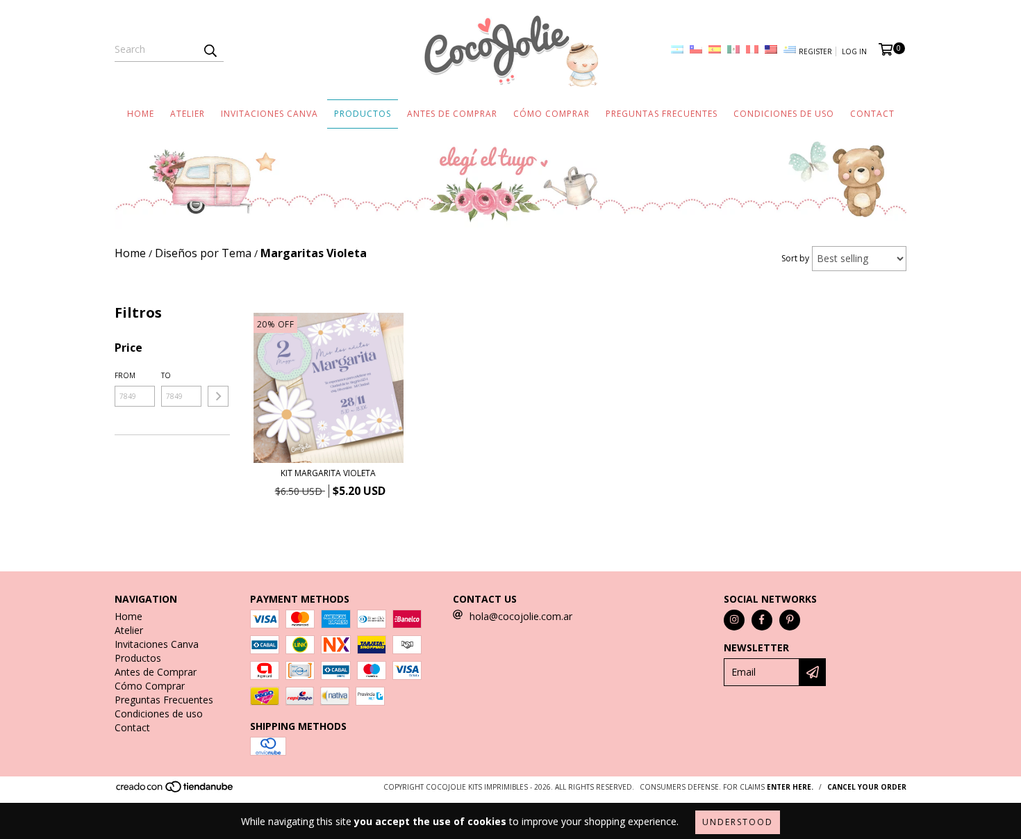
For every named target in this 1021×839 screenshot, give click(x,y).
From (125, 375)
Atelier (187, 114)
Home (140, 114)
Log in (854, 51)
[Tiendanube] (175, 790)
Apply (218, 396)
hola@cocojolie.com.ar (521, 616)
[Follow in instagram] (734, 620)
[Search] (210, 49)
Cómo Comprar (551, 114)
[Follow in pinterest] (789, 620)
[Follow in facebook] (762, 620)
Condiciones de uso (783, 114)
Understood (737, 822)
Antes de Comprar (452, 114)
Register (815, 51)
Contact (872, 114)
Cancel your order (866, 787)
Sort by (795, 258)
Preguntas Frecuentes (661, 114)
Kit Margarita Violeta (328, 473)
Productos (362, 114)
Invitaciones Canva (269, 114)
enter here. (790, 787)
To (166, 375)
